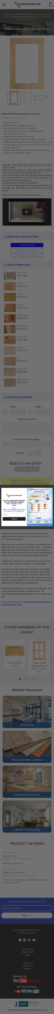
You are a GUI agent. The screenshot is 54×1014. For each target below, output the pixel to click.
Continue (14, 519)
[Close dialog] (51, 489)
